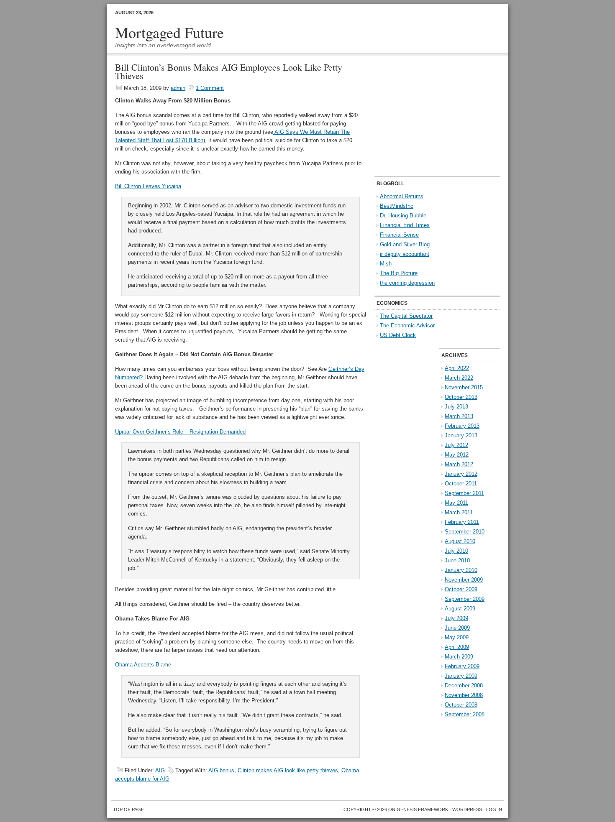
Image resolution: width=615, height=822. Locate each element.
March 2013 (459, 416)
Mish (386, 263)
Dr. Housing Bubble (403, 215)
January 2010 (461, 570)
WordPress (467, 809)
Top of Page (128, 809)
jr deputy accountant (404, 254)
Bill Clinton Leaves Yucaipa (148, 186)
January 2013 (461, 435)
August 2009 (460, 608)
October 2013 (461, 397)
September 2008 (464, 714)
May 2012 (457, 455)
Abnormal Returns (401, 196)
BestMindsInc (396, 206)
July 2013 (456, 406)
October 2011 (461, 483)
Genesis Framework (422, 809)
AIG (160, 770)
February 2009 (462, 666)
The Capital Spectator (406, 316)
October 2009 (461, 589)
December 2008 (464, 685)
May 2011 (456, 503)
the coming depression (407, 283)
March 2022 (459, 378)
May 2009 (457, 637)
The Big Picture (399, 273)
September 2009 (464, 599)
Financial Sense (399, 235)
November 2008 (464, 695)
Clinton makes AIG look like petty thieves (288, 770)
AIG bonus (221, 770)
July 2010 (456, 551)
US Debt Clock (398, 335)
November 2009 (464, 580)
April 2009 (457, 647)
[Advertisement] (426, 115)
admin (178, 88)
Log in (494, 809)
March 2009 (459, 657)
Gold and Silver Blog (405, 244)
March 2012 (459, 464)
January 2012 (461, 474)
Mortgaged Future (169, 32)
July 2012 (456, 445)
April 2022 (457, 368)
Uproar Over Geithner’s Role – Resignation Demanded (180, 432)
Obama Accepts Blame (143, 664)
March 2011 (459, 512)
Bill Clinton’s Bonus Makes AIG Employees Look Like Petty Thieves (228, 71)
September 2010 (464, 531)
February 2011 (462, 522)
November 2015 (464, 387)
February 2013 (462, 426)
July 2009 (456, 618)
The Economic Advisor (407, 325)
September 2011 (464, 493)
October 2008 (461, 705)
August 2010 (460, 541)
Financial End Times (405, 225)
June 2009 (457, 628)
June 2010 (457, 560)
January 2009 (461, 676)
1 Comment (210, 88)
